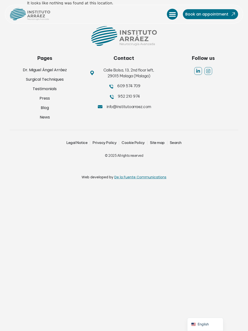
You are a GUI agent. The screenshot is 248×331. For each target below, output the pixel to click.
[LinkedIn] (198, 71)
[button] (172, 14)
